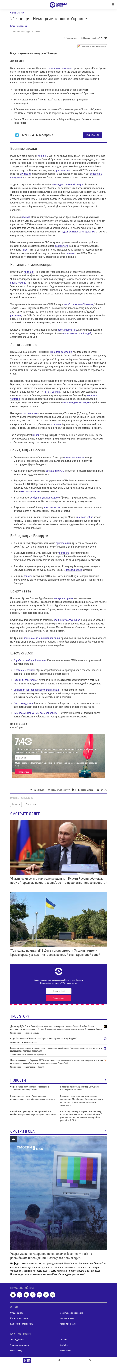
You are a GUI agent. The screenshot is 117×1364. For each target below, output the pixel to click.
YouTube (64, 1345)
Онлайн (63, 1339)
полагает (71, 253)
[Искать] (90, 1360)
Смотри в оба (22, 1131)
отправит (56, 424)
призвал (25, 217)
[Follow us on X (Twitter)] (19, 1294)
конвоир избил (85, 517)
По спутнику (16, 1350)
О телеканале (16, 1312)
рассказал (15, 315)
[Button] (70, 38)
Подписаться (92, 135)
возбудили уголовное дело (44, 497)
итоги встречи (52, 391)
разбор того (61, 245)
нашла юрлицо (18, 282)
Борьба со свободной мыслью (30, 660)
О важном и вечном (24, 670)
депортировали (73, 569)
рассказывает (63, 170)
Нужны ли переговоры (25, 679)
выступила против (63, 598)
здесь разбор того (67, 329)
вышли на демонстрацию (76, 402)
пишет (25, 249)
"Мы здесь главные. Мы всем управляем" (36, 712)
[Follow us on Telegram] (39, 1294)
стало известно (29, 413)
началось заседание (61, 351)
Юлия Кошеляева (18, 26)
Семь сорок (17, 12)
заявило (42, 155)
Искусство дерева (23, 703)
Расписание (65, 1350)
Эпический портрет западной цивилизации (36, 689)
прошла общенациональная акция (42, 638)
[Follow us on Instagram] (33, 1294)
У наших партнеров (19, 1345)
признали (29, 271)
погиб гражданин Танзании (78, 304)
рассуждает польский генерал (68, 184)
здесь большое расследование (78, 231)
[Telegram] (58, 1360)
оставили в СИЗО (55, 470)
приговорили (63, 543)
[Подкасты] (52, 1294)
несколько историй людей (77, 333)
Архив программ (67, 1323)
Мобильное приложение (71, 1312)
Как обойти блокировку (21, 1323)
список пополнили (74, 457)
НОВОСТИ (18, 1080)
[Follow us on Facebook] (13, 1294)
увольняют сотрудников (67, 619)
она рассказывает (30, 491)
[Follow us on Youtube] (26, 1294)
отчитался (25, 173)
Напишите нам (67, 1318)
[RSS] (46, 1294)
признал (28, 576)
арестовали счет (52, 507)
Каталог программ (19, 1318)
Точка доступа (17, 1339)
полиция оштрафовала (60, 68)
